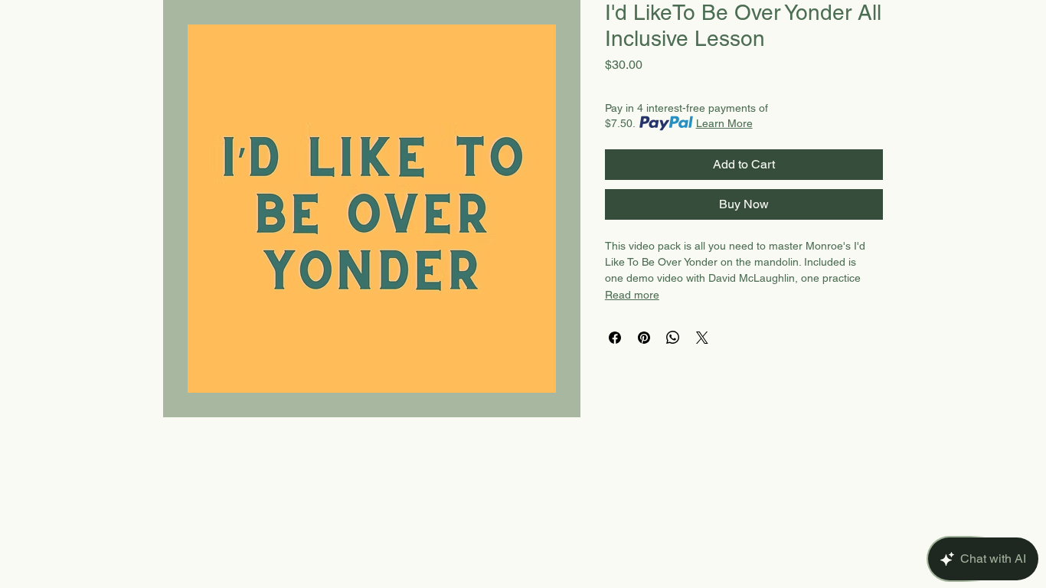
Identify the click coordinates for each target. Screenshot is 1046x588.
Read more (632, 295)
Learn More (724, 123)
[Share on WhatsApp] (673, 337)
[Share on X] (702, 337)
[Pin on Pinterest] (644, 337)
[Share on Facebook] (615, 337)
